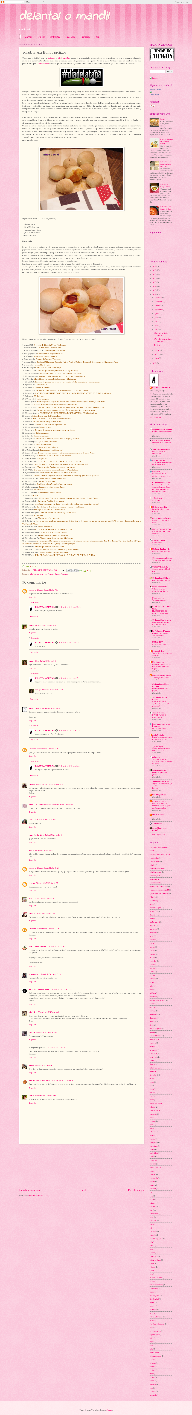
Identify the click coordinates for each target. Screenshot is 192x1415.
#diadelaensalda (155, 872)
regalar (152, 1292)
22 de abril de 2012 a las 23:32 (56, 1047)
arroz (151, 936)
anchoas (152, 925)
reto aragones (154, 1295)
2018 (154, 270)
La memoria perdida (159, 728)
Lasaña (162, 119)
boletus (152, 968)
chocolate (153, 1018)
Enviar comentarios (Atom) (39, 1195)
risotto (152, 1302)
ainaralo (32, 883)
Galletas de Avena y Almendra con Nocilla (160, 590)
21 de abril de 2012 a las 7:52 (44, 913)
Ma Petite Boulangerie (161, 549)
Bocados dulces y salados (161, 675)
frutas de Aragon (156, 1103)
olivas (152, 1199)
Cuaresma (153, 1053)
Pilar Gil (32, 1032)
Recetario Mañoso (156, 1277)
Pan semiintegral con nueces (162, 551)
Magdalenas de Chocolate (162, 429)
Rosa (30, 850)
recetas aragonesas (156, 1284)
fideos (152, 1082)
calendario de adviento (158, 1000)
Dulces (41, 36)
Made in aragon (155, 1167)
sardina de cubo (155, 1331)
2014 (154, 286)
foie (151, 1096)
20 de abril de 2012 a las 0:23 (45, 625)
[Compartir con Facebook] (75, 570)
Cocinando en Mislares (161, 578)
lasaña (152, 1149)
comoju (31, 661)
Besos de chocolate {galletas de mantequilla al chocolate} (161, 703)
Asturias (51, 574)
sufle (151, 1349)
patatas (152, 1224)
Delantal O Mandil (155, 89)
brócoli (152, 975)
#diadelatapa (34, 574)
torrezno (153, 1363)
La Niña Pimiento (159, 801)
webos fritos (157, 498)
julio (156, 317)
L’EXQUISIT (157, 642)
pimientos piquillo (156, 1238)
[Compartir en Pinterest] (77, 570)
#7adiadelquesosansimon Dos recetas (166, 141)
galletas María (155, 1110)
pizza (151, 1245)
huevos (152, 1139)
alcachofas (153, 911)
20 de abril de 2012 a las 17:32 (69, 607)
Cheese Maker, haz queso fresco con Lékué (161, 749)
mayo (157, 325)
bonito (152, 971)
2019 (154, 266)
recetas (152, 1281)
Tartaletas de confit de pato (161, 560)
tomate (152, 1359)
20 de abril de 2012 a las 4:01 (47, 748)
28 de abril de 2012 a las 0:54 (45, 1095)
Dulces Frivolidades (159, 586)
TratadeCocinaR (158, 712)
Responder (32, 597)
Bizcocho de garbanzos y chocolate (161, 532)
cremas (152, 1046)
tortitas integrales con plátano (160, 773)
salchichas (153, 1309)
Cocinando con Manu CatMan (160, 685)
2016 (154, 278)
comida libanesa (155, 1035)
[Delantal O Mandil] (151, 92)
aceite (152, 904)
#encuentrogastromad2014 (159, 890)
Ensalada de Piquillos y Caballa (160, 510)
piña (151, 1242)
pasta (151, 1217)
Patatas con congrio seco (165, 185)
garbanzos (153, 1114)
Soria (151, 1345)
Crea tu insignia (154, 94)
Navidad (153, 1188)
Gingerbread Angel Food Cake (161, 570)
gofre (151, 1117)
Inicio (84, 1190)
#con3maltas (154, 858)
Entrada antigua (136, 1190)
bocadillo (153, 964)
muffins (152, 1181)
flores (152, 1089)
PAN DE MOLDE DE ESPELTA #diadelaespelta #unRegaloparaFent (161, 805)
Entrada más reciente (29, 1190)
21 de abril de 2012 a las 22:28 (50, 974)
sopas (151, 1341)
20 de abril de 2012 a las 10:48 (46, 819)
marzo (157, 350)
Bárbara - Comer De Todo (39, 989)
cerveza (152, 1011)
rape (151, 1274)
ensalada (153, 1071)
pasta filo (153, 1220)
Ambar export (155, 922)
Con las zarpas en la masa (162, 558)
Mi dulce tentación (159, 507)
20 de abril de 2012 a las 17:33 (69, 642)
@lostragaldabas (63, 58)
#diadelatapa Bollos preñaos (161, 334)
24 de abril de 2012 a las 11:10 (62, 1080)
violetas (152, 1391)
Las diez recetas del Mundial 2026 (159, 452)
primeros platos (155, 1260)
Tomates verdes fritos (160, 781)
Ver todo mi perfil (156, 417)
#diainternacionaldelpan (158, 886)
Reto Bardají (154, 1299)
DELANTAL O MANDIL (42, 570)
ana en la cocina (158, 814)
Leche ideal (154, 1153)
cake (151, 989)
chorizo (57, 574)
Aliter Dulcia (157, 823)
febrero (157, 354)
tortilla (152, 1370)
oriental (152, 1206)
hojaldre (153, 1135)
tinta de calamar (155, 1356)
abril (156, 329)
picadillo (153, 1235)
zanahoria (153, 1395)
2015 (154, 282)
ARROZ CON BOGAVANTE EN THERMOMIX (162, 463)
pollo (151, 1249)
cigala (152, 1025)
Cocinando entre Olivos (161, 482)
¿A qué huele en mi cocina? (159, 829)
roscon (152, 1306)
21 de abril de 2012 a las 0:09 (43, 898)
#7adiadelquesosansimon (159, 847)
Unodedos (156, 471)
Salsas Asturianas (156, 1316)
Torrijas (157, 345)
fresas (152, 1099)
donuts (152, 1060)
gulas (151, 1124)
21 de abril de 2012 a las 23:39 (60, 989)
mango (152, 1171)
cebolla (152, 1007)
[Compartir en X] (72, 570)
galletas (152, 1107)
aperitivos (43, 574)
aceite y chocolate (159, 770)
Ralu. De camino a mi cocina (40, 1080)
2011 (154, 363)
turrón (152, 1377)
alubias (152, 918)
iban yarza (153, 1142)
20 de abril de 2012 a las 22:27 (48, 868)
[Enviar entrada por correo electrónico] (63, 570)
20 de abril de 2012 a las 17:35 (69, 766)
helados (152, 1131)
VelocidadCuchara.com (161, 449)
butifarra (153, 978)
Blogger (109, 1410)
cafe (151, 986)
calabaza (153, 993)
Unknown (32, 590)
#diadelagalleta (155, 875)
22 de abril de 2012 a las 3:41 (48, 1012)
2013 (154, 290)
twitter (152, 1380)
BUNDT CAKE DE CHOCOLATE (159, 716)
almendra (153, 915)
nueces (152, 1192)
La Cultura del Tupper (161, 631)
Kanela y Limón (158, 540)
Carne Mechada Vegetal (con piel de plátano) (160, 623)
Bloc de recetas (158, 662)
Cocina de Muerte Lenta (161, 620)
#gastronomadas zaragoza (159, 893)
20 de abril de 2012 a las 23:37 (47, 883)
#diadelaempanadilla (157, 868)
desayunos (153, 1057)
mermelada (154, 1178)
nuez (151, 1196)
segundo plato (155, 1334)
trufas (152, 1373)
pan (98, 36)
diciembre (158, 297)
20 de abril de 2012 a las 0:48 (45, 661)
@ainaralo (51, 58)
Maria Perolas (34, 835)
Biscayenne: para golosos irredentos (161, 725)
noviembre (159, 301)
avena (152, 943)
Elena (31, 913)
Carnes (28, 36)
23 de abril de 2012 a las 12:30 (46, 1065)
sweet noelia (33, 974)
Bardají (152, 957)
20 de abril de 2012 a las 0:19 (47, 590)
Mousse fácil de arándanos (161, 442)
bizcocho (153, 961)
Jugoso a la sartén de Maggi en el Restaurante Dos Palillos (162, 785)
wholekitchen (157, 746)
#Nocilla (153, 897)
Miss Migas (33, 1012)
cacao (152, 982)
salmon (152, 1313)
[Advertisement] (81, 1166)
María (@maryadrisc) (37, 946)
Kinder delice (157, 542)
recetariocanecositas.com (161, 518)
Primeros (85, 36)
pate (151, 1228)
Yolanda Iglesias (35, 784)
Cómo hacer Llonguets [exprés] (160, 689)
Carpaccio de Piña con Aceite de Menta (160, 634)
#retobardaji (154, 900)
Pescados (70, 36)
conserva (153, 1043)
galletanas (156, 757)
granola (152, 1121)
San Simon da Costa (157, 1324)
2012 (154, 294)
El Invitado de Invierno (161, 440)
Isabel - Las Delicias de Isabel (40, 804)
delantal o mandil (64, 16)
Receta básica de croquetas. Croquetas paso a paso (162, 738)
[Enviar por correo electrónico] (67, 570)
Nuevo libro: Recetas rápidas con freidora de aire (161, 474)
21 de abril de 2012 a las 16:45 (57, 946)
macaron (153, 1163)
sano (151, 1327)
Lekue (152, 1156)
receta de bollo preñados (161, 580)
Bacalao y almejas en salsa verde (161, 521)
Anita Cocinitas (158, 735)
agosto (157, 313)
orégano (152, 1203)
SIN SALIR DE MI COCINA (159, 698)
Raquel (31, 1065)
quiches (152, 1267)
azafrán (152, 950)
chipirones (153, 1014)
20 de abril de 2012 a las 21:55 (44, 850)
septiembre (159, 309)
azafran (152, 947)
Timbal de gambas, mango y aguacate (162, 654)
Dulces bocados (158, 598)
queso (152, 1263)
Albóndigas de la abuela (160, 677)
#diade (152, 865)
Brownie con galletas (159, 644)
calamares (153, 996)
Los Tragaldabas (158, 834)
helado (152, 1128)
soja (151, 1338)
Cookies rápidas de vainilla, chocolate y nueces (162, 432)
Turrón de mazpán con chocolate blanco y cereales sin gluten (162, 761)
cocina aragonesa (156, 1028)
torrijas (152, 1366)
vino (151, 1388)
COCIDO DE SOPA (160, 567)
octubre (158, 305)
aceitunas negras (155, 907)
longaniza (153, 1160)
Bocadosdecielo (158, 651)
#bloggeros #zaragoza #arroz (160, 854)
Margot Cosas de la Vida (161, 529)
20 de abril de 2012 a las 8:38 (52, 784)
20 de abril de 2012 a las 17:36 (53, 689)
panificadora (154, 1213)
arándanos (153, 932)
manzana (153, 1174)
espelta (152, 1078)
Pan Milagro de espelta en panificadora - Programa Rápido (161, 666)
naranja (152, 1185)
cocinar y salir (34, 708)
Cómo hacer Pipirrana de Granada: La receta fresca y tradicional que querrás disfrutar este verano (161, 488)
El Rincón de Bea (158, 460)
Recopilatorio (154, 1288)
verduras (153, 1384)
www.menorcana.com (159, 817)
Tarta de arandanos (158, 600)
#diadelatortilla (155, 882)
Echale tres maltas (156, 1068)
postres (152, 1252)
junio (157, 321)
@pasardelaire (43, 63)
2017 (154, 274)
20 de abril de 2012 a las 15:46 (51, 835)
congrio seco (154, 1039)
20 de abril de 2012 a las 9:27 (62, 804)
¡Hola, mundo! (157, 500)
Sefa (30, 898)
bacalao (152, 954)
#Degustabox (154, 861)
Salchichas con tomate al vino (165, 207)
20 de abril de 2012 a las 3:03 (50, 708)
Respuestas (35, 602)
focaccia (152, 1092)
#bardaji (153, 850)
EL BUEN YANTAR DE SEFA (161, 607)
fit (150, 1085)
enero (157, 358)
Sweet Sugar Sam (159, 794)
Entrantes (55, 36)
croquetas (153, 1050)
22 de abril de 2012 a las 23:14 (47, 1032)
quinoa (152, 1270)
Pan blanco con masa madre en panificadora (165, 163)
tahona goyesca (155, 1352)
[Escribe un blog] (70, 570)
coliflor (152, 1032)
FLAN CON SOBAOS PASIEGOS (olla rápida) (160, 612)
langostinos (154, 1146)
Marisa (31, 625)
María (31, 819)
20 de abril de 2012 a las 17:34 (69, 730)
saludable (153, 1320)
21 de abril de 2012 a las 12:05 (48, 928)
